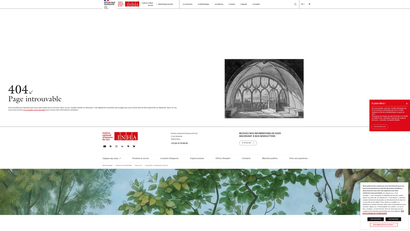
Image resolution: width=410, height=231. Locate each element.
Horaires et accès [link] (140, 158)
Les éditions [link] (219, 4)
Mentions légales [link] (107, 165)
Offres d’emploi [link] (223, 158)
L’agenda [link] (243, 4)
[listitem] (147, 4)
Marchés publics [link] (270, 158)
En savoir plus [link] (380, 126)
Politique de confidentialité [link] (124, 165)
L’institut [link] (232, 4)
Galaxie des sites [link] (110, 158)
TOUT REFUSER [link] (393, 219)
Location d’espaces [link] (169, 158)
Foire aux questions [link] (298, 158)
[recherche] (295, 4)
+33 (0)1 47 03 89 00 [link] (179, 143)
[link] (127, 4)
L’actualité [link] (256, 4)
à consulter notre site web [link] (34, 110)
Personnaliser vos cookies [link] (383, 224)
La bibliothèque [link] (203, 4)
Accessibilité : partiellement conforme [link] (156, 165)
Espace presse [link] (197, 158)
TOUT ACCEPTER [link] (375, 219)
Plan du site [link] (138, 165)
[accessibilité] (309, 4)
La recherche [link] (187, 4)
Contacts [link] (246, 158)
